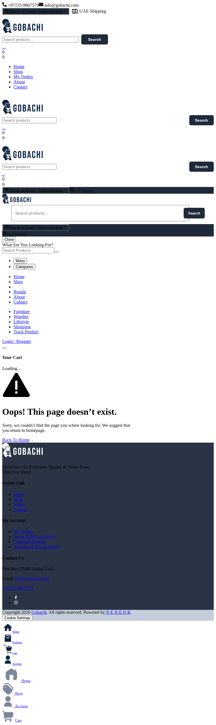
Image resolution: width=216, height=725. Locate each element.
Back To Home (16, 440)
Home (19, 66)
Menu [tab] (20, 261)
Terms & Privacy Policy (35, 536)
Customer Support (30, 541)
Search (94, 39)
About (19, 81)
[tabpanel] (108, 289)
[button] (52, 57)
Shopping (22, 326)
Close (9, 239)
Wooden (21, 316)
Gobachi (39, 612)
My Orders (23, 76)
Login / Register (16, 341)
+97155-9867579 (17, 588)
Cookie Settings (17, 618)
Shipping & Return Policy (37, 546)
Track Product (26, 331)
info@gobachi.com (32, 578)
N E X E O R (117, 612)
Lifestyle (21, 321)
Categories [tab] (24, 267)
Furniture (22, 311)
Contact (20, 86)
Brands (20, 291)
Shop (18, 71)
